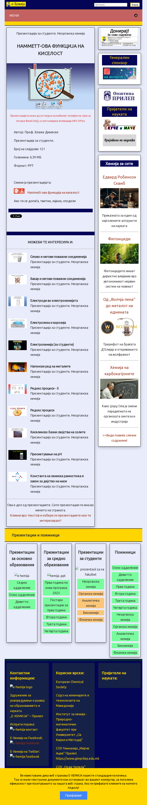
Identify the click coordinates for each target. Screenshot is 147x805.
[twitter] (24, 756)
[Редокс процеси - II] (17, 392)
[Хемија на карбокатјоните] (119, 397)
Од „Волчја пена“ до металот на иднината (119, 305)
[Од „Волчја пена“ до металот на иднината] (119, 336)
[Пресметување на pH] (17, 458)
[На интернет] (119, 78)
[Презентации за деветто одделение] (119, 45)
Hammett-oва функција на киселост (53, 192)
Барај (135, 4)
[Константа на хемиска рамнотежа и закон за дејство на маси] (17, 480)
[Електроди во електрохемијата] (17, 305)
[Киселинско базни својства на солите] (17, 436)
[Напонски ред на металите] (17, 370)
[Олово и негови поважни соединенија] (17, 261)
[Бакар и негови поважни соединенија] (17, 283)
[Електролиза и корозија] (17, 327)
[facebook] (24, 743)
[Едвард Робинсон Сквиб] (119, 207)
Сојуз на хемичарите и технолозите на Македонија (72, 700)
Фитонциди (119, 239)
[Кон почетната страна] (16, 5)
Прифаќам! (73, 795)
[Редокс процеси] (17, 414)
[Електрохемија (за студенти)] (17, 349)
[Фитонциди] (119, 262)
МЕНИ (73, 15)
